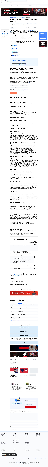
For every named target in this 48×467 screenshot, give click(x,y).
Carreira (13, 49)
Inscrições (13, 46)
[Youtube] (40, 458)
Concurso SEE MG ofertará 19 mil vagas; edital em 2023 (19, 63)
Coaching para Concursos (28, 435)
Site (10, 426)
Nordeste (13, 17)
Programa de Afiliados (3, 441)
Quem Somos (2, 434)
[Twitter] (45, 458)
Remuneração (14, 45)
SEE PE (20, 17)
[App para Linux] (36, 458)
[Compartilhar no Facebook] (33, 27)
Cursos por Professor (27, 443)
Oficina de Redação (27, 444)
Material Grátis (38, 435)
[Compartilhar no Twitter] (34, 27)
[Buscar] (8, 1)
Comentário (12, 412)
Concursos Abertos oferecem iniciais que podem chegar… (13, 375)
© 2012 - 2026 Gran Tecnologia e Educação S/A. (7, 458)
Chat (13, 435)
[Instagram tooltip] (41, 458)
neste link (29, 82)
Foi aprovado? (16, 442)
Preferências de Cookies (4, 443)
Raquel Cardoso (21, 375)
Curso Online (14, 56)
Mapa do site (29, 458)
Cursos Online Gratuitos (27, 445)
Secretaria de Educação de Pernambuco (24, 301)
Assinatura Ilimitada (15, 55)
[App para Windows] (35, 458)
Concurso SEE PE (24, 17)
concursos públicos (17, 274)
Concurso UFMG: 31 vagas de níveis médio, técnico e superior (20, 61)
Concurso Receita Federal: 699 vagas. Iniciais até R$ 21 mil (19, 64)
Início (11, 17)
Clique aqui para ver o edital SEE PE (15, 320)
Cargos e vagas (14, 48)
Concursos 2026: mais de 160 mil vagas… (24, 374)
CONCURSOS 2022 (24, 331)
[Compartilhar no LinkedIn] (35, 27)
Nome (11, 421)
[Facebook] (44, 458)
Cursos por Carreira (27, 441)
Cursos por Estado (27, 442)
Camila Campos (13, 358)
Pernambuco (16, 17)
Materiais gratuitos (15, 52)
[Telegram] (46, 458)
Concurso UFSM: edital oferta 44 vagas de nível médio (19, 60)
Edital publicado (20, 303)
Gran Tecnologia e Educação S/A (19, 462)
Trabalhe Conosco (3, 442)
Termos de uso (24, 458)
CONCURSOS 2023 (24, 335)
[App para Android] (39, 458)
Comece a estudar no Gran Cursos (43, 38)
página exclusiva (17, 275)
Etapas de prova (14, 51)
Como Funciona (2, 435)
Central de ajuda (15, 434)
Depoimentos (38, 434)
